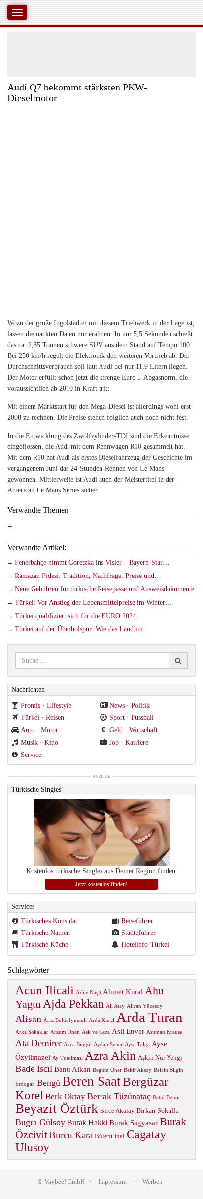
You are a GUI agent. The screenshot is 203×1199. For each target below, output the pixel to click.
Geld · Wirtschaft (133, 730)
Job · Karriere (128, 742)
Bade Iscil (33, 1069)
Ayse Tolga (137, 1044)
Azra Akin (110, 1055)
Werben (152, 1181)
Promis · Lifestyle (46, 705)
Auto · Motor (39, 730)
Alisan (28, 1018)
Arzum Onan (65, 1032)
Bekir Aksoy (138, 1070)
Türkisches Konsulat (49, 921)
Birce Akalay (117, 1111)
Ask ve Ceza (96, 1032)
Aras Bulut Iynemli (65, 1020)
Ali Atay (115, 1006)
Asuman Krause (164, 1032)
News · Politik (129, 705)
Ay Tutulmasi (67, 1058)
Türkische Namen (45, 932)
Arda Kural (101, 1020)
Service (31, 754)
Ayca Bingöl (78, 1044)
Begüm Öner (107, 1070)
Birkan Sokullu (157, 1110)
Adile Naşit (88, 992)
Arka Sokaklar (31, 1032)
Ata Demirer (38, 1043)
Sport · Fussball (131, 717)
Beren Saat (91, 1081)
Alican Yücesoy (145, 1006)
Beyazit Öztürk (56, 1108)
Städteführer (138, 932)
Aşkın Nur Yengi (160, 1057)
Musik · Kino (39, 742)
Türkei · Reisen (42, 717)
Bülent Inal (110, 1136)
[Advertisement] (101, 210)
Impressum (112, 1181)
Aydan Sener (108, 1044)
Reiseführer (137, 921)
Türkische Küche (44, 944)
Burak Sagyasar (133, 1122)
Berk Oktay (65, 1096)
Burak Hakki (87, 1122)
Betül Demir (166, 1097)
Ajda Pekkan (73, 1003)
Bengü (48, 1083)
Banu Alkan (72, 1069)
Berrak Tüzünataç (119, 1096)
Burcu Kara (71, 1135)
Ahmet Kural (123, 991)
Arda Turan (149, 1017)
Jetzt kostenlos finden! (101, 884)
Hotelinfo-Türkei (145, 944)
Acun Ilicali (44, 990)
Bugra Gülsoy (40, 1122)
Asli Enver (128, 1031)
